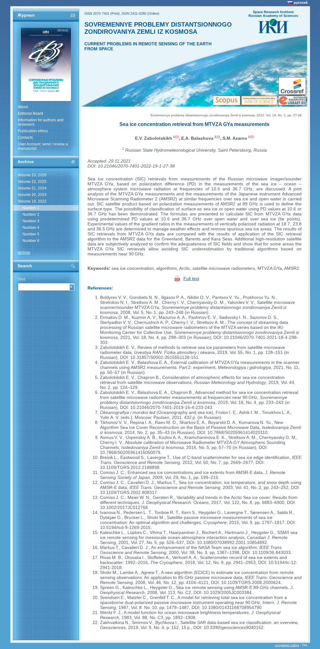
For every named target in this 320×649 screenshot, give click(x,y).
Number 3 (30, 221)
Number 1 (30, 208)
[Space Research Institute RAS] (273, 31)
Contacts (25, 137)
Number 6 (30, 241)
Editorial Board (30, 113)
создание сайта (287, 645)
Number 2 (30, 214)
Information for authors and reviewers (40, 122)
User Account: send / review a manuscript (43, 146)
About (23, 107)
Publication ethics (33, 131)
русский (301, 2)
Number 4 (30, 227)
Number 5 (30, 234)
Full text (191, 278)
